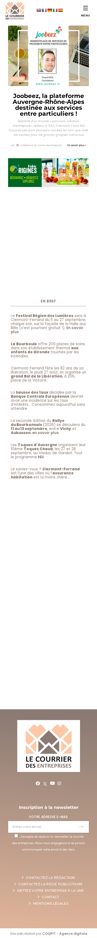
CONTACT (50, 897)
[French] (44, 10)
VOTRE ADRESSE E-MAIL (48, 816)
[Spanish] (60, 10)
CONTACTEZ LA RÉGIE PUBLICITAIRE (50, 884)
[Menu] (85, 8)
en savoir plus (45, 432)
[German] (49, 10)
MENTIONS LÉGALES (50, 903)
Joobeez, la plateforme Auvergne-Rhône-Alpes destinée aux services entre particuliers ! (48, 104)
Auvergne (17, 78)
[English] (38, 10)
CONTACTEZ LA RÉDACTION (50, 878)
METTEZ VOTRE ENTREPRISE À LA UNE (50, 890)
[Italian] (55, 10)
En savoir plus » (76, 145)
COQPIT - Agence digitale (64, 933)
